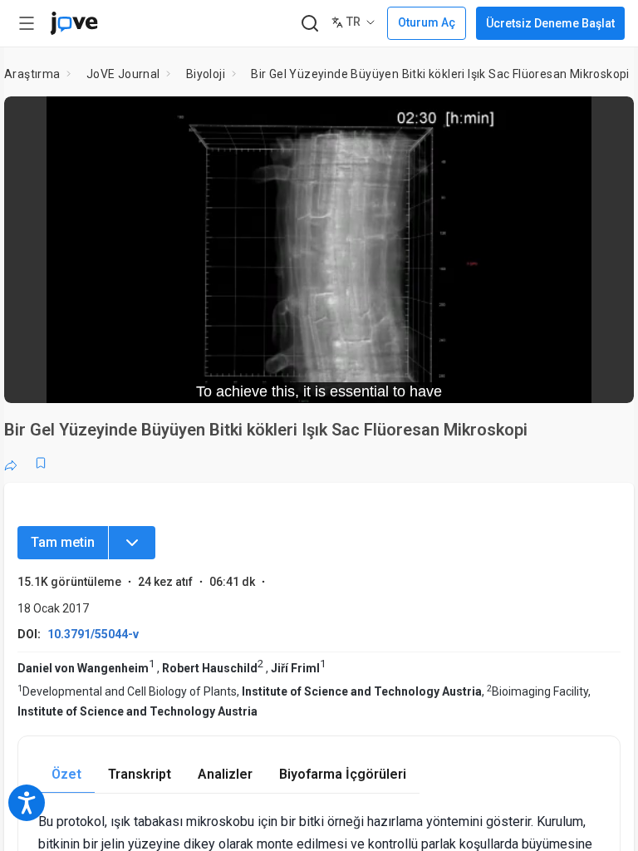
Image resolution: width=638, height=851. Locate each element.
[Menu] (132, 542)
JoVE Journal (123, 74)
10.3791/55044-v (93, 634)
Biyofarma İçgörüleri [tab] (342, 774)
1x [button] (569, 378)
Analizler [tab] (225, 774)
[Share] (10, 463)
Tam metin (63, 542)
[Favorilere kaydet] (40, 463)
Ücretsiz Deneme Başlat (550, 23)
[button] (607, 120)
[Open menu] (26, 23)
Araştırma (32, 74)
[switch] (473, 378)
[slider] (244, 379)
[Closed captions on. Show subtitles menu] (603, 379)
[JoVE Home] (74, 23)
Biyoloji (205, 74)
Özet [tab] (66, 774)
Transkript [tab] (139, 774)
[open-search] (309, 24)
